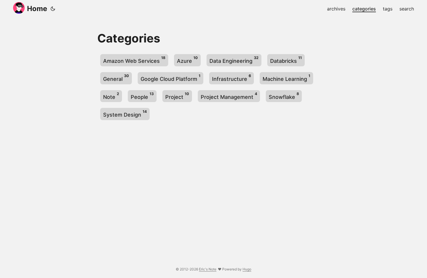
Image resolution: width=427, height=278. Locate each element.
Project (177, 96)
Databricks (286, 60)
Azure (187, 60)
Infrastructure (231, 78)
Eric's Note (207, 269)
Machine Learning (286, 78)
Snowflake (284, 96)
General (116, 78)
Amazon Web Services (134, 60)
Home (37, 8)
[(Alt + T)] (52, 8)
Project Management (229, 96)
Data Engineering (234, 60)
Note (111, 96)
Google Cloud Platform (170, 78)
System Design (125, 113)
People (142, 96)
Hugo (247, 269)
